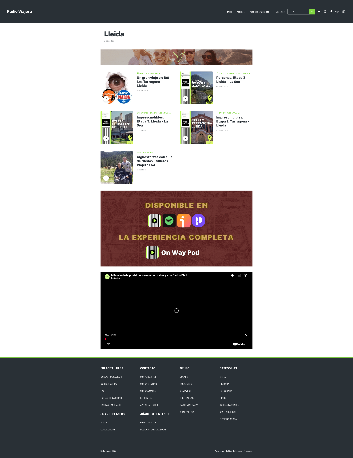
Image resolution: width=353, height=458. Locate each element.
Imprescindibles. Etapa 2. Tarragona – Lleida (232, 121)
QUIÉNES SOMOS (109, 383)
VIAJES (223, 376)
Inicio (229, 11)
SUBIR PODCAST (148, 422)
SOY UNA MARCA (148, 391)
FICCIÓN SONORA (228, 419)
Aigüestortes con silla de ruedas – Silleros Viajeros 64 (154, 161)
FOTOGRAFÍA (226, 391)
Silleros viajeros (146, 153)
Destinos (280, 11)
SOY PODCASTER (148, 376)
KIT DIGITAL (146, 398)
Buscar (312, 11)
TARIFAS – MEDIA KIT (111, 405)
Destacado (223, 73)
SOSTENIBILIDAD (228, 412)
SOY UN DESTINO (148, 383)
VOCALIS (184, 376)
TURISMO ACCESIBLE (230, 405)
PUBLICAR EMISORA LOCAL (153, 429)
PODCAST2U (186, 383)
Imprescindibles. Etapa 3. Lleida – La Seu (152, 121)
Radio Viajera (19, 11)
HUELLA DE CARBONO (111, 398)
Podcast (240, 11)
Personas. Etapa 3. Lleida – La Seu (231, 80)
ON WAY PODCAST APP (111, 376)
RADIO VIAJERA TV (189, 405)
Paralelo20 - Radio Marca (149, 73)
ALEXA (104, 422)
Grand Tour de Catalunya (239, 73)
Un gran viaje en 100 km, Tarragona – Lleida (153, 82)
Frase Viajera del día (259, 11)
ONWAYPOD (186, 391)
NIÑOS (223, 398)
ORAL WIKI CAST (188, 412)
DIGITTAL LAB (187, 398)
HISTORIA (224, 383)
